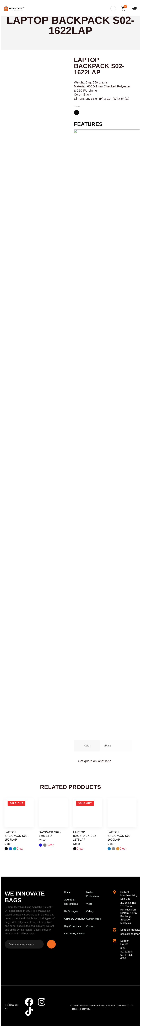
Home (67, 892)
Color (77, 106)
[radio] (76, 112)
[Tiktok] (29, 1011)
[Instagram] (41, 1002)
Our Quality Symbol (74, 933)
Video (89, 904)
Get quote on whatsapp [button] (94, 761)
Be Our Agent (71, 911)
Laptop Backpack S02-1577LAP (16, 836)
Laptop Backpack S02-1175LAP (85, 836)
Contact (90, 926)
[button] (112, 8)
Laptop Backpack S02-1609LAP (119, 836)
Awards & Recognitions (71, 901)
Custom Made (93, 919)
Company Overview (74, 919)
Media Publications (92, 894)
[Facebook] (29, 1002)
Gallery (90, 911)
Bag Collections (72, 926)
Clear (20, 848)
